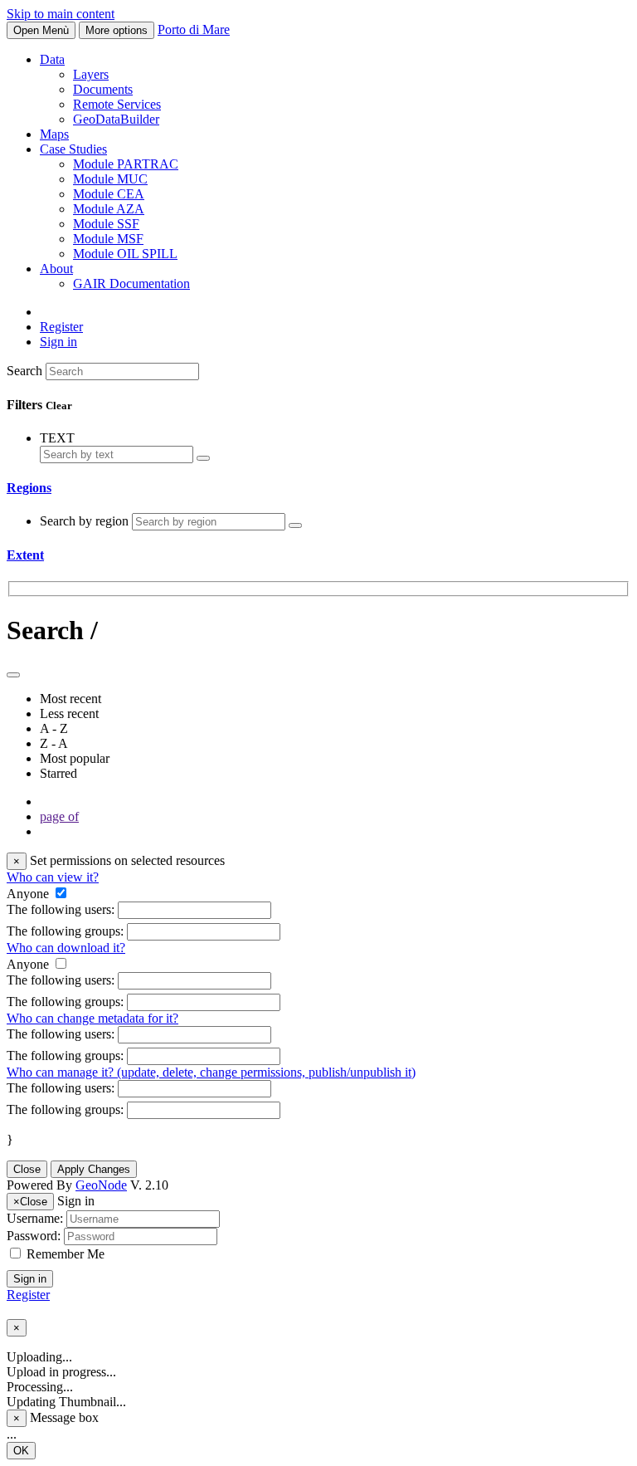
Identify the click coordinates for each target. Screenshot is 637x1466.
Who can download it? (66, 948)
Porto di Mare (194, 29)
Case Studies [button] (73, 149)
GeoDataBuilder (116, 119)
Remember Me (66, 1254)
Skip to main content (60, 14)
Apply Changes (93, 1169)
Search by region (86, 521)
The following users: (60, 909)
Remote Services (117, 104)
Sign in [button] (58, 342)
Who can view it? (53, 877)
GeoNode (101, 1185)
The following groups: (65, 931)
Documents (103, 89)
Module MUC (110, 179)
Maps (54, 134)
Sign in (29, 1279)
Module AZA (108, 209)
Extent (25, 555)
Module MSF (108, 239)
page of (59, 816)
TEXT (57, 438)
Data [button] (52, 59)
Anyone (28, 894)
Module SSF (106, 224)
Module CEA (108, 194)
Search (24, 371)
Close (27, 1169)
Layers (91, 74)
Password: (34, 1236)
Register (61, 327)
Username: (35, 1218)
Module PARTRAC (125, 164)
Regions (29, 488)
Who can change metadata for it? (92, 1018)
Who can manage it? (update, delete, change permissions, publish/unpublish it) (211, 1072)
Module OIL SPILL (125, 254)
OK (21, 1450)
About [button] (56, 268)
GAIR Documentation (131, 283)
